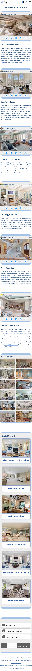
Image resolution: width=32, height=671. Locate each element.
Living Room (24, 657)
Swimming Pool (15, 660)
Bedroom (18, 657)
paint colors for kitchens (13, 333)
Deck (5, 660)
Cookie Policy (11, 668)
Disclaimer (28, 665)
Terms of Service (20, 668)
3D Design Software (16, 663)
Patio (9, 660)
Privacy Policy (21, 665)
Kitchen (7, 657)
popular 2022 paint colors (11, 345)
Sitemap (2, 665)
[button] (30, 2)
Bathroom (12, 657)
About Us (14, 665)
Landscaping (23, 660)
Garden (29, 660)
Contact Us (8, 665)
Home (2, 657)
